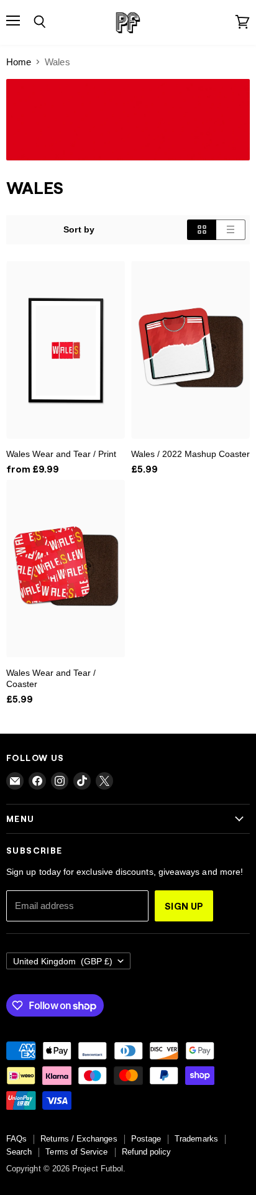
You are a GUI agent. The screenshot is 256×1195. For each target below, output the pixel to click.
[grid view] (201, 229)
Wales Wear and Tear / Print (61, 454)
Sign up (184, 905)
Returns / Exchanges (78, 1138)
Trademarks (196, 1138)
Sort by (78, 229)
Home (18, 62)
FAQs (16, 1138)
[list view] (230, 229)
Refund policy (146, 1151)
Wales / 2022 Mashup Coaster (190, 454)
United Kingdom (62, 961)
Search (19, 1151)
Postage (146, 1138)
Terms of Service (76, 1151)
